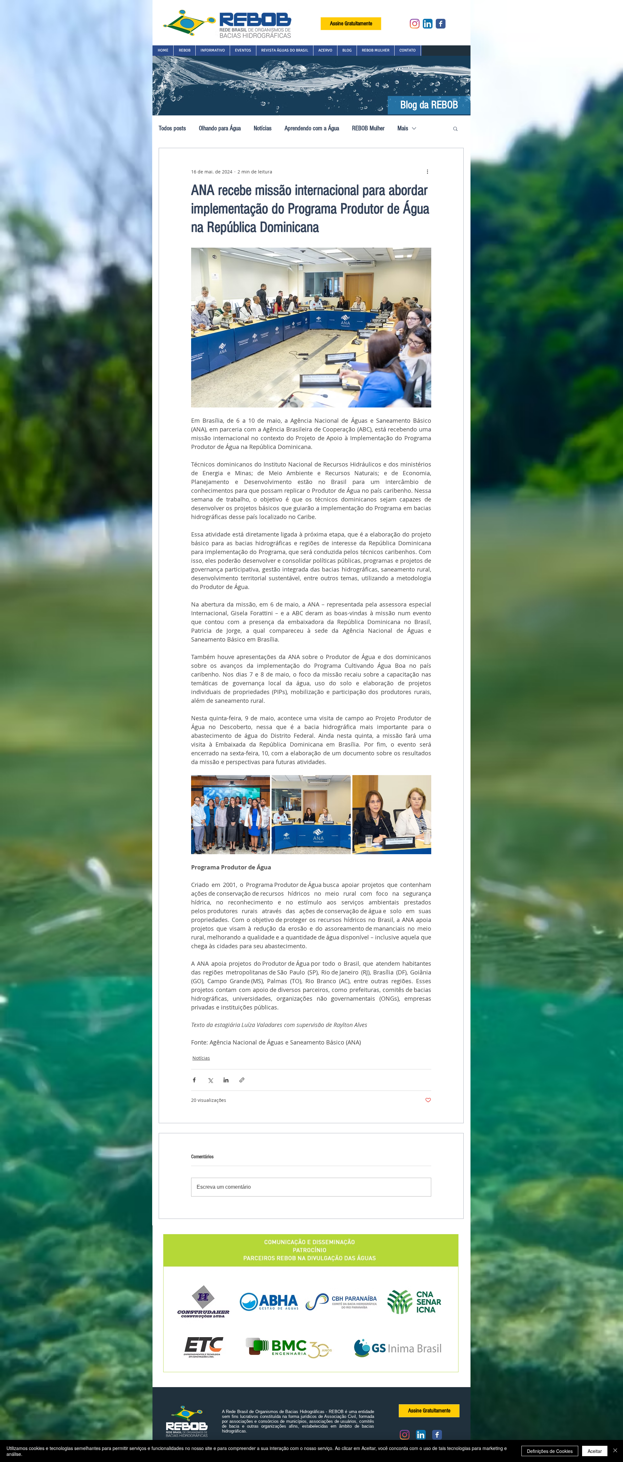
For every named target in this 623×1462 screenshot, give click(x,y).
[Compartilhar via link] (242, 1080)
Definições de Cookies (550, 1451)
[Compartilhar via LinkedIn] (226, 1080)
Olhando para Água (220, 128)
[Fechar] (615, 1451)
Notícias (263, 128)
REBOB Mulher (368, 128)
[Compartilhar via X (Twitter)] (210, 1080)
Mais (402, 128)
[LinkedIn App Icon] (428, 24)
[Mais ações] (427, 171)
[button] (184, 50)
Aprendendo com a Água (312, 128)
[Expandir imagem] (230, 814)
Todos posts (172, 128)
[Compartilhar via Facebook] (194, 1080)
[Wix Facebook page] (441, 24)
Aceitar (595, 1451)
